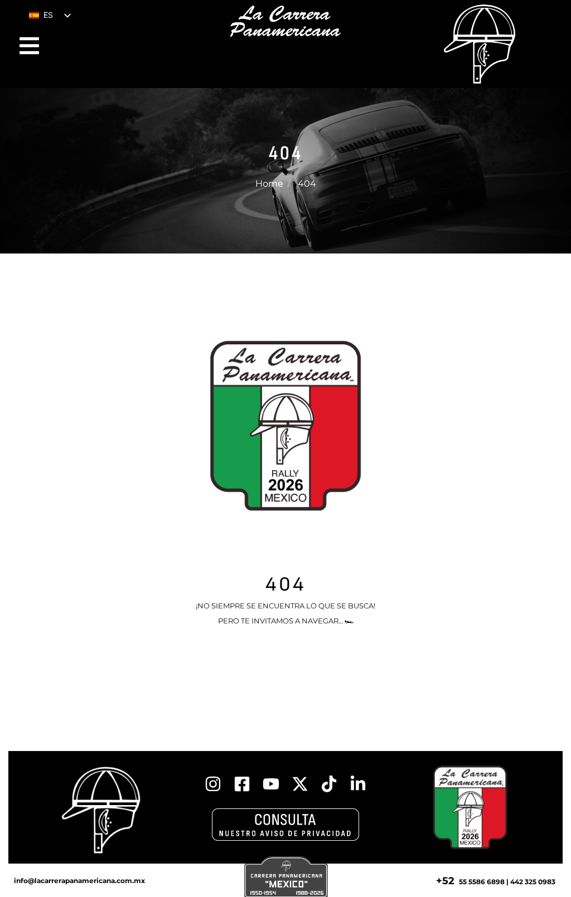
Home (269, 183)
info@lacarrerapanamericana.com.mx (79, 880)
